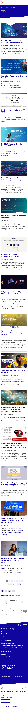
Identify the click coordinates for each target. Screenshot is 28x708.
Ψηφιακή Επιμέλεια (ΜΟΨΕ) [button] (7, 643)
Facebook (6, 591)
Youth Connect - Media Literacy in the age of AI (13, 371)
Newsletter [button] (3, 654)
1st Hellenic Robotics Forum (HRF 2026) (13, 111)
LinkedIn (13, 591)
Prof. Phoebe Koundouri (12, 528)
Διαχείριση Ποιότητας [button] (6, 633)
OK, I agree (5, 706)
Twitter (9, 591)
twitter (22, 625)
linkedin (20, 625)
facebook (19, 625)
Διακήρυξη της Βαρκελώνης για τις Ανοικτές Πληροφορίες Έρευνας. (14, 484)
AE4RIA (3, 568)
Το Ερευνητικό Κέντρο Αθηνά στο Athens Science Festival (13, 293)
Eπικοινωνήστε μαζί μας (5, 675)
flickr (24, 625)
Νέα (3, 10)
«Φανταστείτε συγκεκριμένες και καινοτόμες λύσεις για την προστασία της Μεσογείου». (13, 409)
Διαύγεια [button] (3, 636)
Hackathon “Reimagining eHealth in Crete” (14, 77)
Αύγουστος (14, 600)
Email (2, 591)
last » (20, 584)
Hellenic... (20, 572)
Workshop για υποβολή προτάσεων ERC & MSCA (10, 255)
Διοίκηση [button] (3, 631)
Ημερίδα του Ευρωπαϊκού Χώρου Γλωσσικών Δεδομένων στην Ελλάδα (13, 333)
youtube (26, 625)
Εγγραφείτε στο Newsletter (5, 676)
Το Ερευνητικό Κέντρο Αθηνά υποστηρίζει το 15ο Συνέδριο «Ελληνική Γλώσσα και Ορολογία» (13, 445)
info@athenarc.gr (20, 675)
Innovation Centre (9, 2)
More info (5, 701)
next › (18, 584)
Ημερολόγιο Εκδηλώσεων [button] (6, 656)
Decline (15, 706)
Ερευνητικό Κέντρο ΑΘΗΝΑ (8, 7)
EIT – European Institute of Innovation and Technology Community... (12, 532)
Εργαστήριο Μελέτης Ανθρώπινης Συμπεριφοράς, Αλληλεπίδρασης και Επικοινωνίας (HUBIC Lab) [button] (12, 646)
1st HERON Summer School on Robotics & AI (12, 145)
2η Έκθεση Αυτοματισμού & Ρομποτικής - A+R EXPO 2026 (12, 41)
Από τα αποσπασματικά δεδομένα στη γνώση (13, 216)
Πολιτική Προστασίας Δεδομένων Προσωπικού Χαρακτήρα (21, 689)
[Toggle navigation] (25, 2)
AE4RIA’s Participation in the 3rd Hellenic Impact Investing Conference (12, 560)
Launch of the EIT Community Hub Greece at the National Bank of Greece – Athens (13, 520)
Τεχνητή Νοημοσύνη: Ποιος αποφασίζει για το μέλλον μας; (12, 179)
